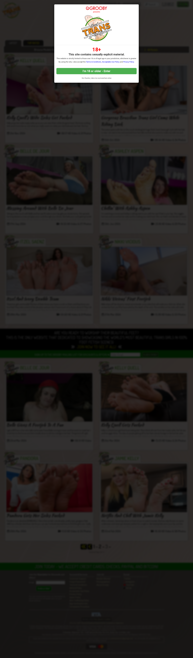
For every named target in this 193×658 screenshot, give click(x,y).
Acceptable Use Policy (111, 62)
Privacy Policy (128, 62)
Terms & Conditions (93, 62)
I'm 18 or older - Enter (96, 71)
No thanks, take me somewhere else (96, 78)
